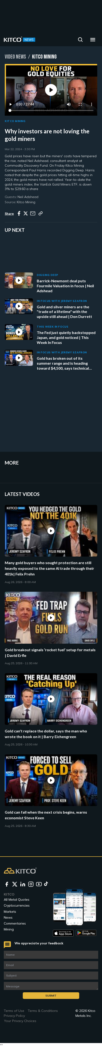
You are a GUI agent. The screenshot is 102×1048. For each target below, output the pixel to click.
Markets (10, 911)
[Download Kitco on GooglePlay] (86, 933)
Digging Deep (47, 275)
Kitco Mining (15, 121)
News (8, 917)
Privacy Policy (14, 1016)
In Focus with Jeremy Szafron (62, 301)
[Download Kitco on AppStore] (63, 933)
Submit (50, 995)
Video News (15, 56)
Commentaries (15, 923)
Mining (9, 929)
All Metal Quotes (16, 899)
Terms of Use (14, 1011)
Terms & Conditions (43, 1011)
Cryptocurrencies (17, 905)
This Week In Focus (52, 326)
